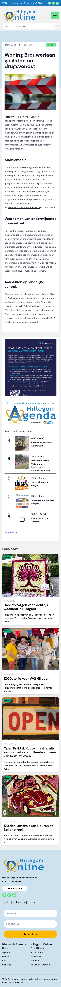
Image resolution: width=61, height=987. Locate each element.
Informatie (35, 956)
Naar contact (15, 888)
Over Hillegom (37, 948)
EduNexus (18, 982)
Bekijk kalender (11, 532)
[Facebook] (49, 3)
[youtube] (57, 3)
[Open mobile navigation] (55, 15)
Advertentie (36, 952)
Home (5, 948)
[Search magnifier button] (56, 26)
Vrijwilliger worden (40, 964)
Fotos (5, 960)
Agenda (6, 952)
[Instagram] (53, 3)
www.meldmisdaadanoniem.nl (24, 207)
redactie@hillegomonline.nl (19, 877)
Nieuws (6, 956)
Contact (6, 964)
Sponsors (35, 960)
